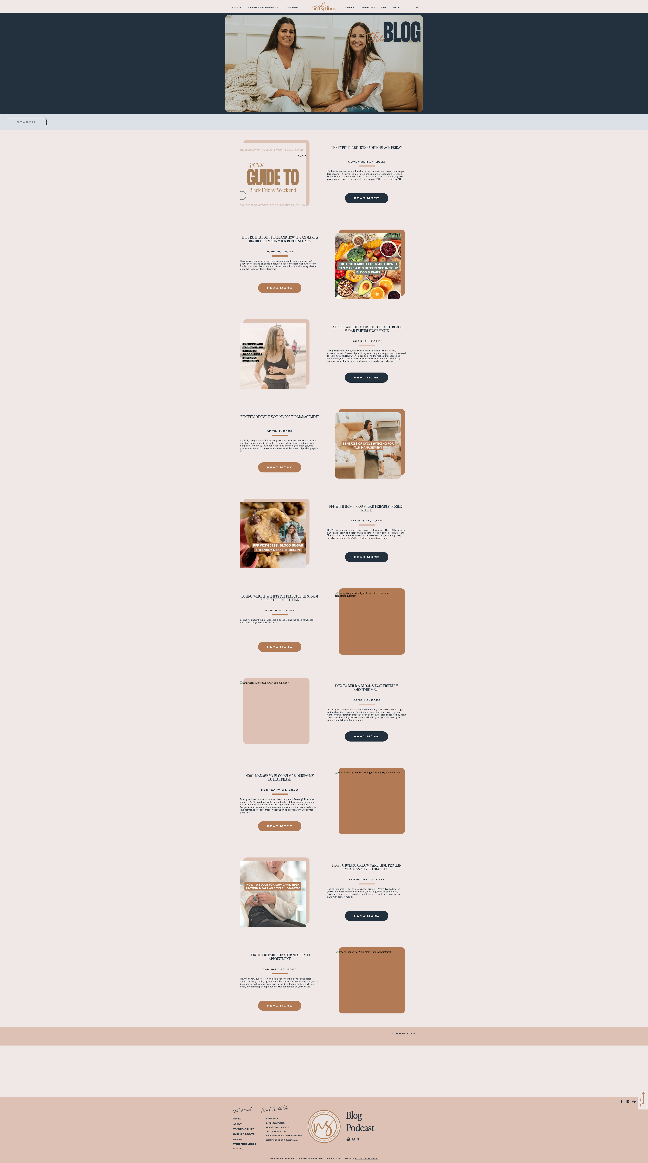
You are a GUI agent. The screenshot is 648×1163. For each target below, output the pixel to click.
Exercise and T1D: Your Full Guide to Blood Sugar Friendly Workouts (366, 329)
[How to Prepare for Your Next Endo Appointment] (368, 984)
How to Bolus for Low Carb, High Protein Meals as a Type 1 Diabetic (366, 867)
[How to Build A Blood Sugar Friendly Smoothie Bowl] (273, 714)
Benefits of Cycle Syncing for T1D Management (279, 417)
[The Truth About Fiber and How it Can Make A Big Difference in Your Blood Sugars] (368, 266)
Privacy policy (366, 1158)
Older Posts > (403, 1033)
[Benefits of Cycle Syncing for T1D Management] (368, 445)
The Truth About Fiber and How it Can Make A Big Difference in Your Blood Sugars (279, 239)
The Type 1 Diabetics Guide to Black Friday (366, 148)
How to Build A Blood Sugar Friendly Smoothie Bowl (366, 688)
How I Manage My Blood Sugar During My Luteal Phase (280, 777)
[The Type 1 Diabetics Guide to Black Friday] (273, 176)
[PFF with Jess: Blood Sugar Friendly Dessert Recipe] (273, 535)
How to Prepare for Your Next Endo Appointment (280, 957)
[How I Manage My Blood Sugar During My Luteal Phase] (368, 804)
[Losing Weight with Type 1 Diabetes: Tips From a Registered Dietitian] (368, 625)
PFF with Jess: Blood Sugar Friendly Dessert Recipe (366, 508)
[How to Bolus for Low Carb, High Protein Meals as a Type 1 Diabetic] (273, 894)
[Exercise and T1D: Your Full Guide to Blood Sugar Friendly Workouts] (273, 356)
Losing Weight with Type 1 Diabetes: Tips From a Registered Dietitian (279, 598)
